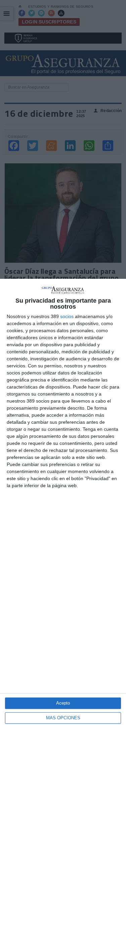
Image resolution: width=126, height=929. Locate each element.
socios (67, 316)
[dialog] (63, 604)
